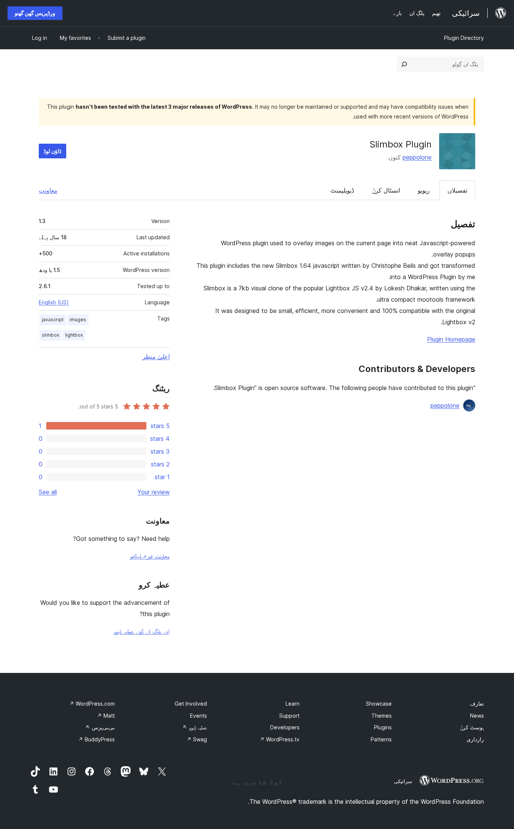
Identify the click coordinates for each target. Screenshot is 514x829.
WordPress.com (92, 703)
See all (48, 492)
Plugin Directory (464, 38)
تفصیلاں (457, 190)
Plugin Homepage (451, 339)
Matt (106, 715)
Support (289, 715)
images (78, 319)
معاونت (48, 190)
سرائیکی (403, 781)
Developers (285, 727)
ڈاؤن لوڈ (52, 151)
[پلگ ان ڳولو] (404, 64)
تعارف (477, 703)
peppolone (417, 157)
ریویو (424, 190)
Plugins (383, 727)
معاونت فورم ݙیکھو (150, 556)
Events (198, 715)
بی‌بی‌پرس (100, 727)
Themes (381, 715)
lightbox (74, 335)
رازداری (475, 739)
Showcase (379, 703)
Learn (293, 703)
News (477, 715)
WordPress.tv (280, 739)
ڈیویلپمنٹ (342, 190)
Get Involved (191, 703)
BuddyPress (96, 739)
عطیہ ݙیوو (194, 727)
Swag (197, 739)
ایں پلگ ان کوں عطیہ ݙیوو (142, 631)
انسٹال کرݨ (386, 190)
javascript (53, 319)
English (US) (54, 302)
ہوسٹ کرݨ (472, 727)
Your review (153, 492)
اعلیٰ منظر (156, 356)
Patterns (381, 739)
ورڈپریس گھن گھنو (35, 13)
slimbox (50, 335)
